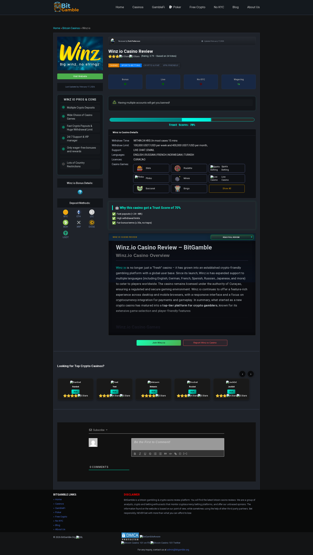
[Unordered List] (160, 454)
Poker (177, 7)
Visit (75, 392)
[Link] (175, 454)
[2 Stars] (114, 56)
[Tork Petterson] (113, 41)
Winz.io (121, 267)
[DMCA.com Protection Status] (130, 536)
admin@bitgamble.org (178, 549)
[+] (185, 453)
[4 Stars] (124, 56)
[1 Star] (110, 56)
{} (180, 453)
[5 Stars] (134, 56)
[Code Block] (170, 454)
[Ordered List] (155, 454)
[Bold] (134, 454)
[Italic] (140, 454)
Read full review (231, 237)
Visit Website (80, 76)
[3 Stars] (117, 56)
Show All (227, 188)
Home (120, 7)
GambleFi (158, 7)
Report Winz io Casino (205, 342)
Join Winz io (158, 342)
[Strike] (150, 454)
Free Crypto (197, 7)
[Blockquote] (165, 454)
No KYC (219, 7)
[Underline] (145, 454)
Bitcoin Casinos (71, 28)
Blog (236, 7)
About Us (253, 7)
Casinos (137, 7)
